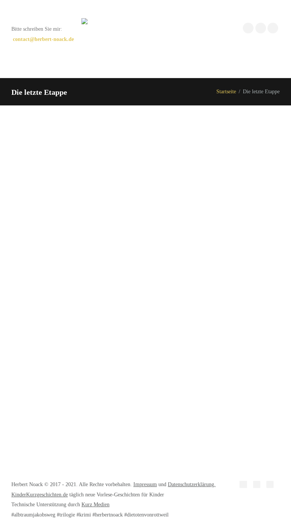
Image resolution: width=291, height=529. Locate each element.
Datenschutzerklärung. (192, 484)
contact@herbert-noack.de (43, 39)
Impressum (145, 484)
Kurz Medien (95, 504)
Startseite (226, 91)
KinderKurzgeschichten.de (39, 494)
